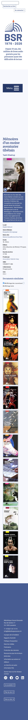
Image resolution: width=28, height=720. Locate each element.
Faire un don (8, 699)
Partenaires (7, 647)
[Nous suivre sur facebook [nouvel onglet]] (11, 677)
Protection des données (11, 650)
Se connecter (19, 10)
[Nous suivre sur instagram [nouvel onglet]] (5, 677)
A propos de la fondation (11, 635)
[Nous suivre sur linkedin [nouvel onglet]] (22, 677)
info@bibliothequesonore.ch (12, 631)
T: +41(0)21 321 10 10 (10, 629)
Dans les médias (9, 644)
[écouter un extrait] (5, 190)
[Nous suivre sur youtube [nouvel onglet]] (17, 677)
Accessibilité (9, 685)
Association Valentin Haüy (11, 259)
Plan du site (8, 692)
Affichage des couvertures (14, 283)
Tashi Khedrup (9, 155)
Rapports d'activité (9, 638)
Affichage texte (9, 286)
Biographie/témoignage (10, 232)
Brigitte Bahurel (7, 227)
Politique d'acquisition (11, 641)
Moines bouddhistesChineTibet (12, 237)
